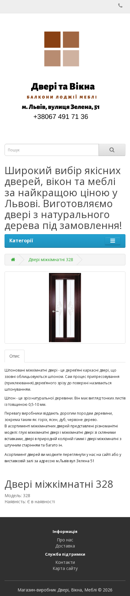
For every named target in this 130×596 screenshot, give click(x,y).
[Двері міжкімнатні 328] (65, 307)
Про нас (65, 540)
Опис (14, 356)
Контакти (65, 562)
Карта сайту (65, 568)
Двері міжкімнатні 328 (50, 259)
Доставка (65, 546)
